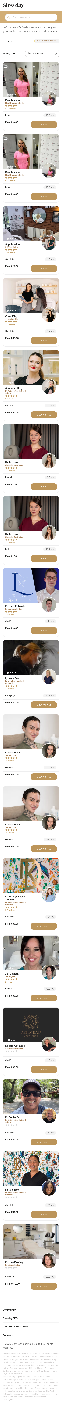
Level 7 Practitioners (47, 41)
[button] (31, 18)
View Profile (44, 125)
